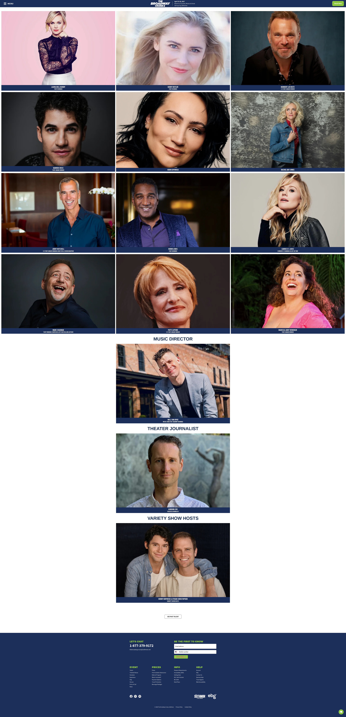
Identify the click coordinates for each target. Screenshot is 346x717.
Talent (131, 670)
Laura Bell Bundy (58, 87)
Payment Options (156, 679)
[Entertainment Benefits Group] (212, 696)
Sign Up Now (180, 657)
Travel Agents (200, 679)
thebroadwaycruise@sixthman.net (140, 650)
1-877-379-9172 (141, 645)
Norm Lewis (173, 249)
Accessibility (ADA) (179, 672)
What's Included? (156, 677)
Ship (131, 679)
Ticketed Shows (134, 672)
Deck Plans (177, 682)
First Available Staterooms (159, 672)
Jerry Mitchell (58, 249)
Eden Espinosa (173, 169)
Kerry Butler (173, 87)
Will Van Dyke (173, 420)
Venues (132, 682)
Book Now (338, 3)
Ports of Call (133, 684)
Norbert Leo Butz (288, 87)
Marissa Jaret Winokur (288, 330)
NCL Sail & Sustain (179, 677)
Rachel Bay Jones (287, 169)
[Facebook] (132, 696)
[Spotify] (139, 696)
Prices (153, 670)
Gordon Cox (173, 510)
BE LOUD (176, 679)
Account (198, 670)
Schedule (132, 675)
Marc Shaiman (58, 330)
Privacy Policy (179, 707)
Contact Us (199, 675)
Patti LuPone (173, 330)
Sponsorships (200, 677)
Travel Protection (156, 682)
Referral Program (156, 675)
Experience (132, 677)
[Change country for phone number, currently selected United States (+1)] (176, 652)
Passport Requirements (180, 670)
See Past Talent (173, 617)
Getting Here (177, 675)
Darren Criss (58, 168)
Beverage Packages (157, 684)
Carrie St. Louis (288, 249)
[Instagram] (136, 696)
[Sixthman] (199, 696)
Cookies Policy (188, 707)
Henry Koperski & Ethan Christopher (173, 599)
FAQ (197, 672)
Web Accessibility (200, 682)
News (131, 687)
